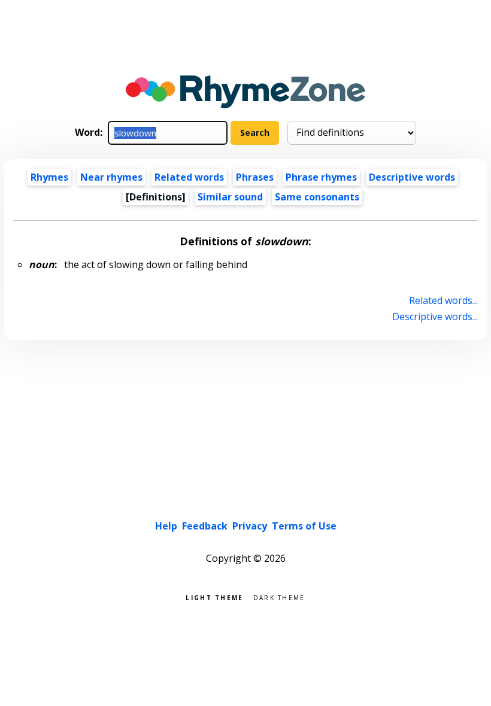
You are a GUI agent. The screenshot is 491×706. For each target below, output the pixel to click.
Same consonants (317, 196)
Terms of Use (304, 525)
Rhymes (49, 177)
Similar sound (230, 196)
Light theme (214, 596)
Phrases (255, 177)
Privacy (249, 525)
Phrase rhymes (321, 177)
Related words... (443, 300)
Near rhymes (111, 177)
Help (166, 525)
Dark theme (279, 596)
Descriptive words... (434, 316)
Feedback (205, 525)
